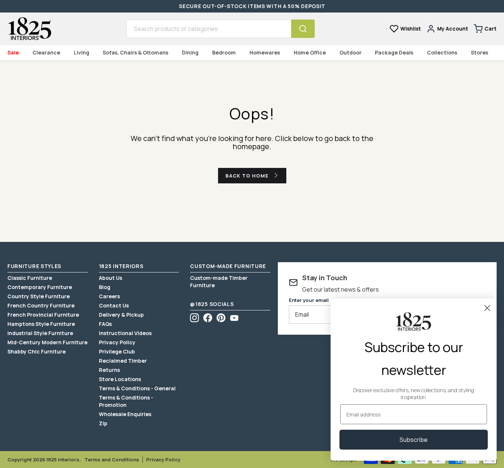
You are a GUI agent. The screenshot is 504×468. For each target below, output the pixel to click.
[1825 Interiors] (29, 29)
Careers (109, 296)
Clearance (46, 52)
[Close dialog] (487, 308)
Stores (479, 52)
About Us (110, 277)
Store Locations (120, 379)
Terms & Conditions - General (137, 388)
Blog (104, 287)
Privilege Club (117, 351)
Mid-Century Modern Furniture (47, 342)
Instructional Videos (125, 333)
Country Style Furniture (38, 296)
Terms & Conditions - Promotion (126, 401)
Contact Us (114, 305)
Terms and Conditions (111, 459)
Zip (103, 423)
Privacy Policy (117, 342)
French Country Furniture (41, 305)
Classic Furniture (29, 277)
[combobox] (209, 28)
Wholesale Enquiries (125, 414)
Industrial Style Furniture (40, 333)
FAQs (105, 323)
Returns (109, 369)
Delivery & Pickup (121, 314)
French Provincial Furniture (43, 314)
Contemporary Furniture (39, 287)
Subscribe (414, 440)
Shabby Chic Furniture (36, 351)
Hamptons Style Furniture (41, 323)
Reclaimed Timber (123, 360)
